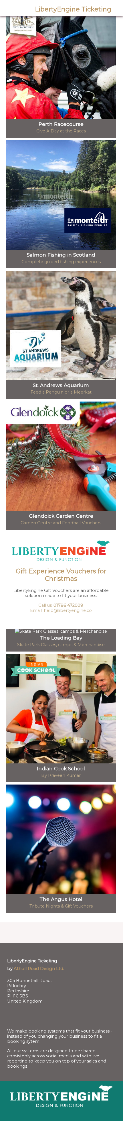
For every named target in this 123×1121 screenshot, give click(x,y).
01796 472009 (68, 605)
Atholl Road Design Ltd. (39, 968)
